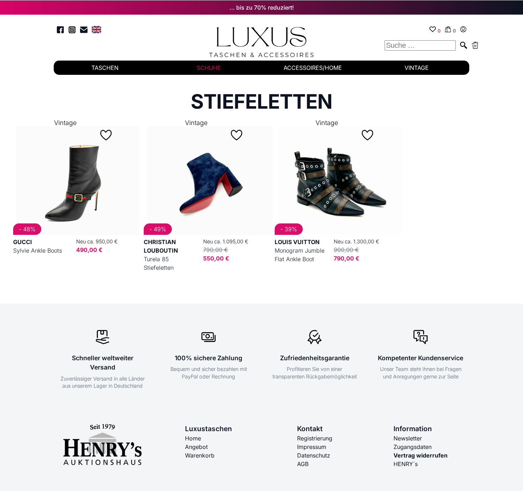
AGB (302, 463)
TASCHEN (104, 67)
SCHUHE (209, 67)
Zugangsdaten (412, 446)
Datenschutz (313, 455)
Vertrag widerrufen (420, 455)
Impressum (311, 446)
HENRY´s (405, 463)
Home (193, 438)
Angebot (196, 446)
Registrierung (314, 438)
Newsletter (407, 438)
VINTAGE (417, 67)
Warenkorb (200, 455)
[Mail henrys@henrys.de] (84, 31)
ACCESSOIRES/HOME (313, 67)
